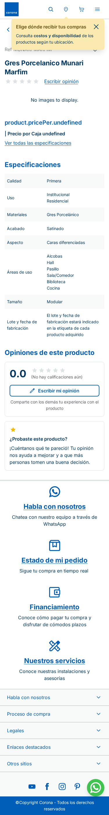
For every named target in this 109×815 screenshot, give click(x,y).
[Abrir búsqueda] (51, 9)
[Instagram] (62, 786)
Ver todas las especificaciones (38, 143)
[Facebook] (47, 786)
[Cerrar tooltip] (96, 26)
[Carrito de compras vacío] (81, 9)
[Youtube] (32, 786)
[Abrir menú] (97, 9)
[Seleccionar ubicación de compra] (66, 9)
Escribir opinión (61, 81)
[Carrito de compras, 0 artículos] (81, 9)
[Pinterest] (77, 786)
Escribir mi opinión (58, 391)
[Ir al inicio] (12, 9)
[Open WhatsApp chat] (95, 787)
